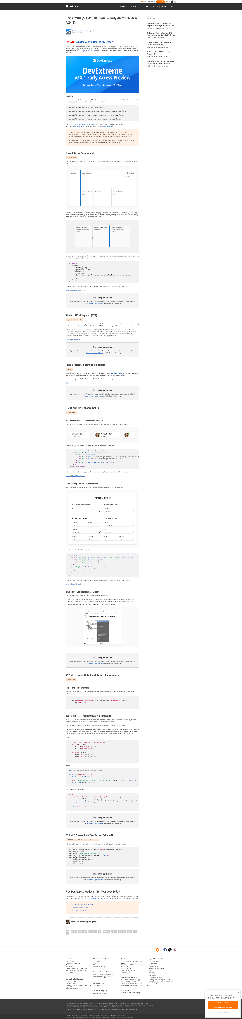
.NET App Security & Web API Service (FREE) (134, 985)
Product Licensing (71, 981)
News (67, 965)
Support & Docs (152, 6)
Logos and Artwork (72, 974)
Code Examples (153, 967)
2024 (67, 931)
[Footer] (67, 950)
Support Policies (71, 987)
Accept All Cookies (222, 1002)
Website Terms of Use (95, 1016)
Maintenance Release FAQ (74, 989)
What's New (152, 975)
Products (123, 6)
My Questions (153, 963)
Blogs (163, 6)
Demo (67, 383)
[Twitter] (170, 950)
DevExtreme (92, 931)
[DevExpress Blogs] (157, 950)
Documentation (153, 965)
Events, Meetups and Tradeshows (76, 968)
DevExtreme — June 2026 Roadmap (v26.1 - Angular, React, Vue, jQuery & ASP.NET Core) (161, 24)
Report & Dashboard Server (102, 976)
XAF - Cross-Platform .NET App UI (131, 980)
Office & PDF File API (99, 978)
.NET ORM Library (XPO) (78, 910)
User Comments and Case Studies (76, 970)
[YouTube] (174, 950)
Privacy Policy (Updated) (110, 1016)
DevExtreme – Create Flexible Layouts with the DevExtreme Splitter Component (160, 62)
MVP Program (70, 972)
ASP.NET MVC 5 (125, 967)
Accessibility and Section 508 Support (160, 981)
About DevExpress (71, 961)
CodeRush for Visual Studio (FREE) (131, 983)
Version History (153, 974)
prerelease (122, 931)
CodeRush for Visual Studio (79, 907)
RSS (93, 31)
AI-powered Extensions (100, 993)
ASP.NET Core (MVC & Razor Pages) (132, 965)
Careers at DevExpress (73, 963)
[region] (223, 1004)
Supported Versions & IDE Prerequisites (78, 985)
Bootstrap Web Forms (128, 970)
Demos (133, 6)
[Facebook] (165, 950)
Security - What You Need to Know (159, 979)
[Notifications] (175, 1)
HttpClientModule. (116, 373)
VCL (94, 965)
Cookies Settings (223, 1012)
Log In (168, 1)
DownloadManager (79, 126)
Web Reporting (126, 972)
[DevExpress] (71, 1)
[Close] (238, 993)
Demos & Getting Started (156, 968)
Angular (68, 290)
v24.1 (135, 931)
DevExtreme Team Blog (80, 31)
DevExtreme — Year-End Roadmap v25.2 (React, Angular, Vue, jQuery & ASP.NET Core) (161, 34)
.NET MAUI (96, 985)
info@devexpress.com (131, 1009)
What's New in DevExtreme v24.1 (95, 42)
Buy (141, 6)
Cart (144, 1)
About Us (173, 6)
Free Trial (160, 2)
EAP (100, 931)
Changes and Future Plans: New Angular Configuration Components (159, 43)
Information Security (155, 977)
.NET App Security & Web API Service (82, 904)
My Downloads (151, 1)
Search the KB (153, 961)
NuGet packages (107, 126)
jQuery (83, 290)
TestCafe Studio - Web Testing (130, 993)
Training (151, 972)
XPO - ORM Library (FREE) (129, 981)
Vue (78, 290)
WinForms (96, 961)
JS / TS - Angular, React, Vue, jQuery (132, 961)
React (74, 290)
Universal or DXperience (86, 124)
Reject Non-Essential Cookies (223, 1007)
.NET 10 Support (154, 983)
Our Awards (69, 967)
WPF (94, 963)
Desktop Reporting (99, 967)
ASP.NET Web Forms (127, 968)
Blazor (123, 963)
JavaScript (106, 931)
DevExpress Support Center (88, 51)
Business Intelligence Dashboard (103, 974)
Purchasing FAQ (71, 983)
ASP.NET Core (82, 931)
